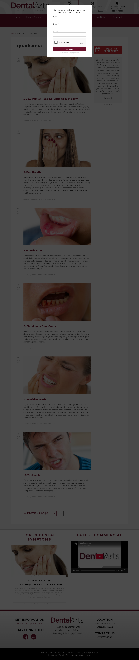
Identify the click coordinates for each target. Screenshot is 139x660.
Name (55, 17)
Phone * (56, 31)
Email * (55, 24)
